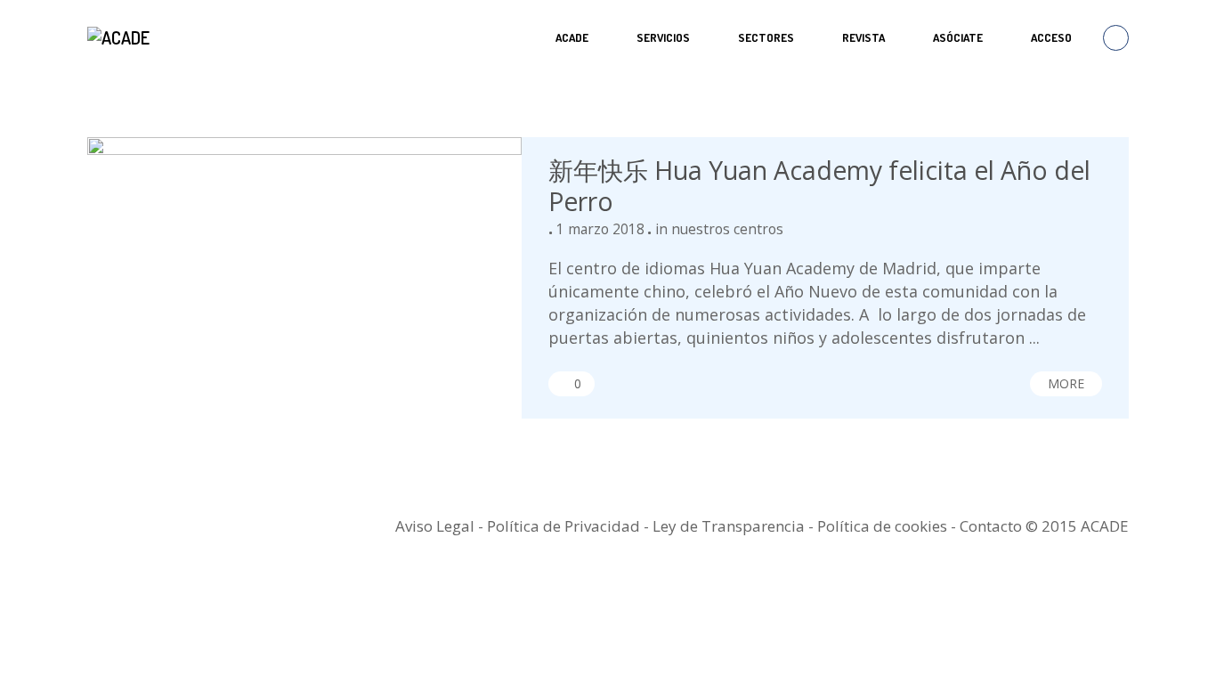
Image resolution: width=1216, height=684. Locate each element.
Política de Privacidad (563, 526)
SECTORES (766, 37)
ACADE (571, 37)
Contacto (991, 526)
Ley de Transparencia (730, 526)
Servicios (663, 37)
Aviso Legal (434, 526)
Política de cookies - (888, 526)
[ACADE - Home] (120, 37)
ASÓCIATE (958, 37)
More (1066, 383)
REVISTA (863, 37)
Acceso (1051, 37)
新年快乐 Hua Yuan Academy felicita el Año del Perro (819, 185)
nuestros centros (727, 229)
